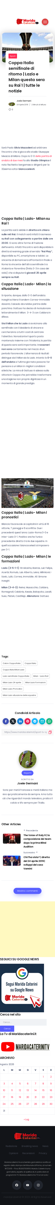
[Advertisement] (27, 929)
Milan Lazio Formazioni (35, 682)
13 (28, 1090)
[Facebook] (16, 1185)
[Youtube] (27, 1185)
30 (51, 1104)
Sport (13, 56)
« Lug (26, 1119)
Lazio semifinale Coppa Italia (16, 676)
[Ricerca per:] (23, 1022)
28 (35, 1104)
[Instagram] (38, 1185)
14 (35, 1090)
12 (20, 1090)
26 (19, 1104)
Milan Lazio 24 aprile (12, 682)
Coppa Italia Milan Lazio (13, 669)
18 (12, 1097)
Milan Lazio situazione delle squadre (19, 695)
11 (12, 1090)
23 (51, 1097)
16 (51, 1090)
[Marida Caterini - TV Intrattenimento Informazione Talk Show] (28, 21)
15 (43, 1090)
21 (36, 1097)
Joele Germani (24, 100)
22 (43, 1097)
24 (4, 1104)
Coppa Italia (30, 663)
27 (27, 1104)
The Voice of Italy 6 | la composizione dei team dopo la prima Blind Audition (37, 841)
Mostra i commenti (27, 890)
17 (4, 1097)
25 (12, 1104)
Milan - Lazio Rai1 (40, 676)
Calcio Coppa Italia (12, 663)
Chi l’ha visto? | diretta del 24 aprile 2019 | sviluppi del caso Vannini (36, 862)
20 (27, 1097)
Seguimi (27, 773)
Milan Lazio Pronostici (12, 689)
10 (4, 1090)
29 (43, 1104)
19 (20, 1097)
